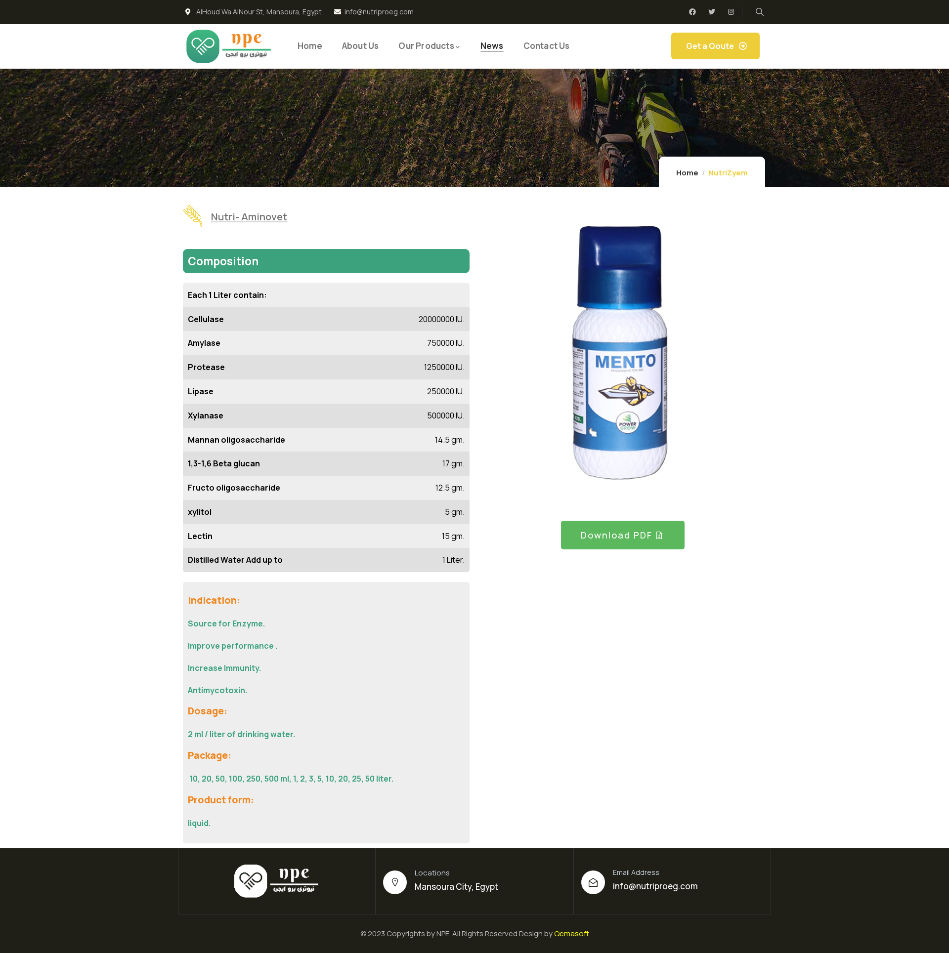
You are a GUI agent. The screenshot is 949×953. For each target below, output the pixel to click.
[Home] (229, 46)
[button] (747, 358)
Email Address (636, 872)
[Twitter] (711, 11)
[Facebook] (692, 11)
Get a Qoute (710, 46)
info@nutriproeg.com (655, 886)
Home (687, 172)
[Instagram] (731, 11)
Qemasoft (571, 933)
